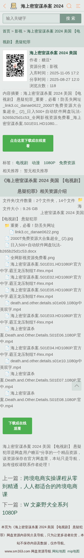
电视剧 (22, 163)
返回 (5, 6)
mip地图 (73, 551)
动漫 (36, 163)
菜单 (78, 6)
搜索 (69, 6)
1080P (49, 163)
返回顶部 (76, 386)
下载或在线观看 (17, 425)
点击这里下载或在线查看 (28, 143)
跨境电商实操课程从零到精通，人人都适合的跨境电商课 (40, 486)
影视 (18, 31)
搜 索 (70, 18)
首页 (13, 6)
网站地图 (59, 551)
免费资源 (67, 163)
